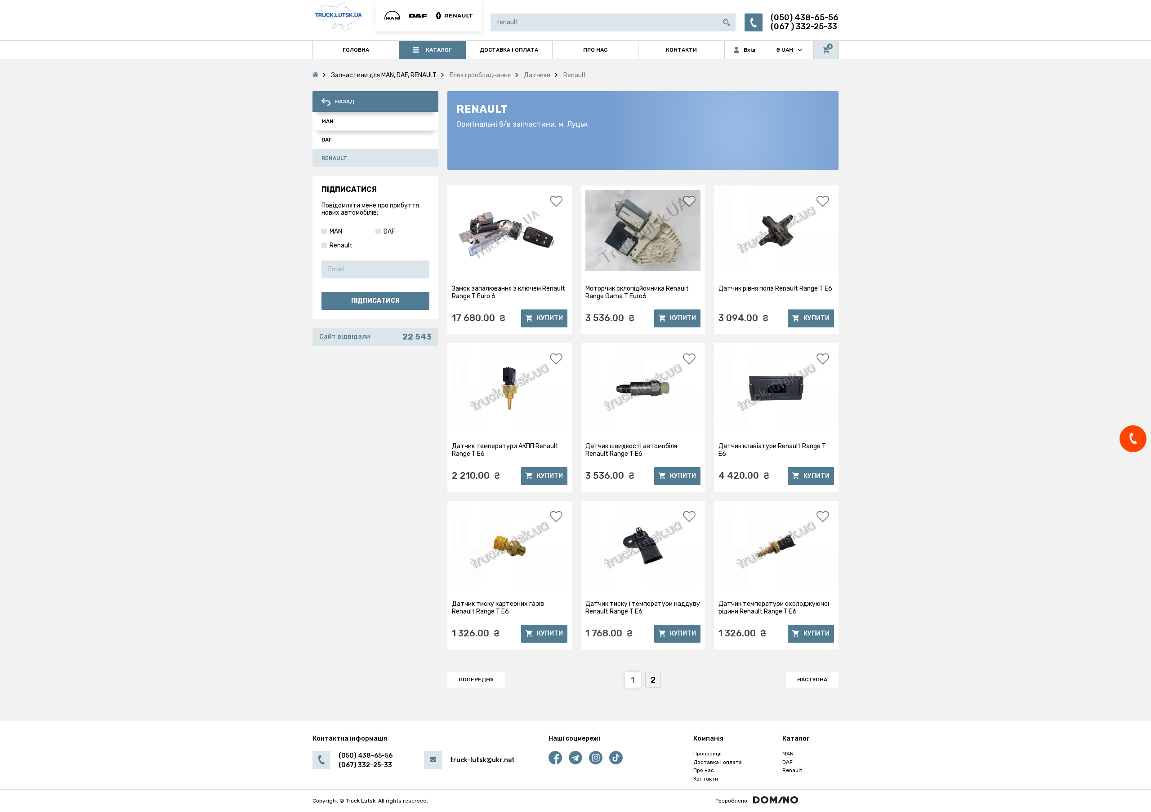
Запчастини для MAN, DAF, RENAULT (384, 75)
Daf (326, 140)
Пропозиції (707, 753)
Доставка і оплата (717, 762)
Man (327, 121)
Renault (334, 158)
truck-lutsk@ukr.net (482, 760)
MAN (788, 753)
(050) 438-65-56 (805, 17)
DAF (787, 762)
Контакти (705, 779)
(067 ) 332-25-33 (804, 26)
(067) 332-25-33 (365, 765)
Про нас (703, 770)
